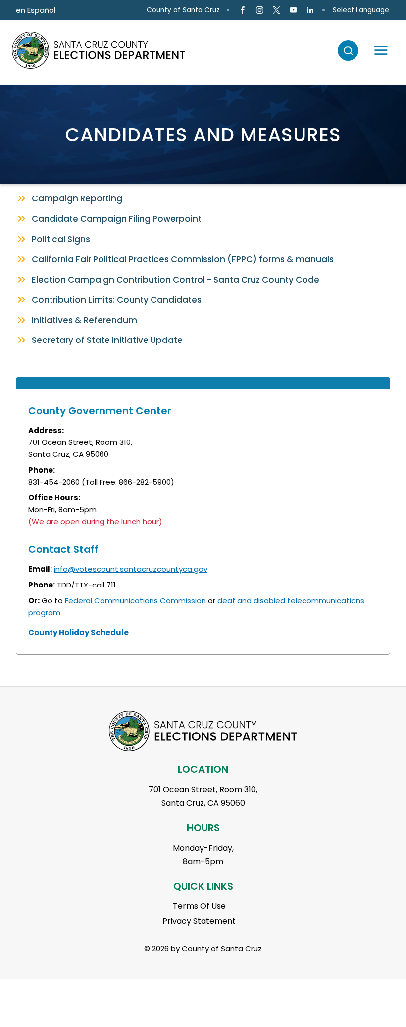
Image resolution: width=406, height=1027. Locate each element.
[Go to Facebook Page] (242, 10)
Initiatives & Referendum (84, 320)
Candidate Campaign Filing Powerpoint (117, 219)
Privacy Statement (199, 921)
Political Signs (61, 239)
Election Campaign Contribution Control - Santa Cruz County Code (175, 280)
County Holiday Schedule (78, 632)
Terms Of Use (199, 906)
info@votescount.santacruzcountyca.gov (130, 569)
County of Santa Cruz (183, 10)
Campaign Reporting (77, 198)
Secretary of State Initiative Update (107, 340)
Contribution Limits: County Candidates (117, 300)
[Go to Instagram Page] (259, 10)
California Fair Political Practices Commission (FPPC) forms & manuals (183, 259)
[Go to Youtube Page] (293, 10)
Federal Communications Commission (135, 600)
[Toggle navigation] (376, 50)
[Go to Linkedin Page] (310, 10)
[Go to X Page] (276, 10)
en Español (35, 10)
